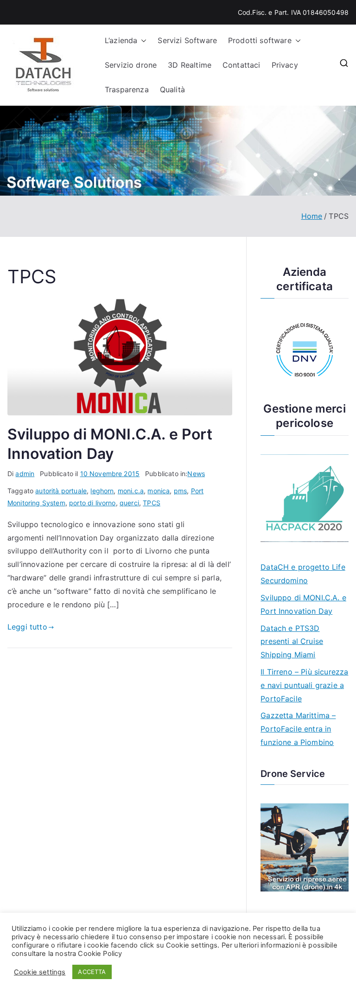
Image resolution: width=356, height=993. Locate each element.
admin (24, 473)
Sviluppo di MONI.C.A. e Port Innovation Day (303, 604)
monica (158, 491)
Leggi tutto (27, 626)
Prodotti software (260, 40)
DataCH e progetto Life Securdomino (303, 573)
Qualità (172, 89)
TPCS (151, 503)
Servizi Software (187, 40)
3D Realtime (189, 65)
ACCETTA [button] (92, 971)
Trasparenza (127, 89)
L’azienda (121, 40)
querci (129, 503)
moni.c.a (131, 491)
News (196, 473)
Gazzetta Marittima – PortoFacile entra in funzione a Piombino (298, 729)
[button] (141, 40)
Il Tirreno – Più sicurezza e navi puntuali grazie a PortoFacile (304, 685)
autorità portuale (61, 491)
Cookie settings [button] (39, 972)
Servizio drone (131, 65)
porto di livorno (92, 503)
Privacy (285, 65)
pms (180, 491)
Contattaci (241, 65)
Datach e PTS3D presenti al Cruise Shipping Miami (292, 642)
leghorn (102, 491)
